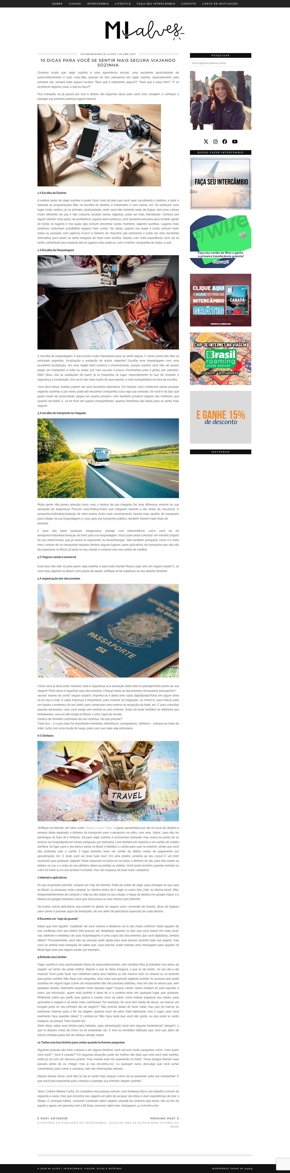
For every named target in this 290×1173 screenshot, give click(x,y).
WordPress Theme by (232, 1168)
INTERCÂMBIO (98, 3)
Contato (188, 3)
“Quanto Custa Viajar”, (99, 827)
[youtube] (235, 142)
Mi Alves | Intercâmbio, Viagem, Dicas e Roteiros (85, 1168)
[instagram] (215, 142)
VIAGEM (75, 3)
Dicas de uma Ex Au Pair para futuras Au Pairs (144, 1122)
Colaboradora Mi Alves (98, 54)
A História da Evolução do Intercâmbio (71, 1120)
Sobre (57, 3)
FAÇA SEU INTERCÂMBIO (156, 3)
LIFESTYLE (123, 3)
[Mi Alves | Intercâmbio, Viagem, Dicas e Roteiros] (145, 23)
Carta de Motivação (220, 3)
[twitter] (206, 142)
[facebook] (224, 142)
